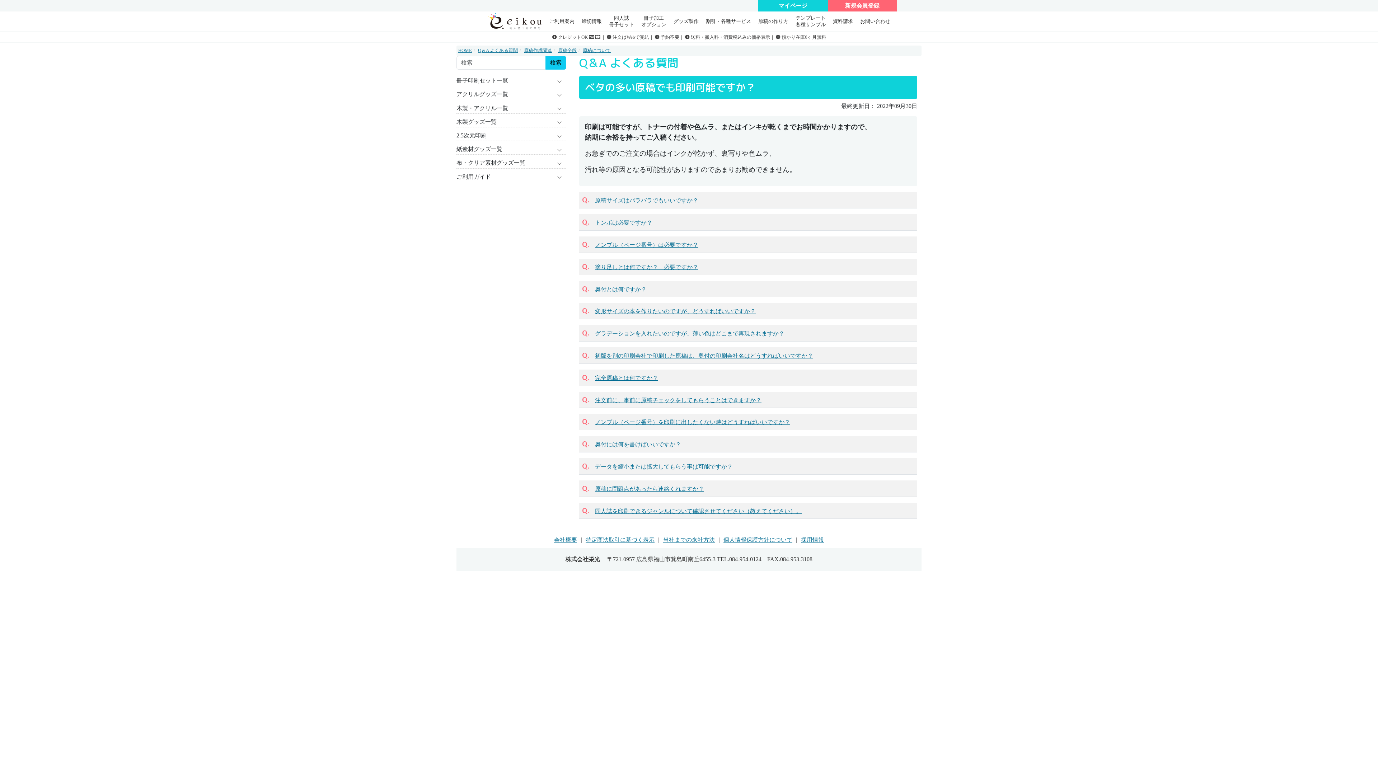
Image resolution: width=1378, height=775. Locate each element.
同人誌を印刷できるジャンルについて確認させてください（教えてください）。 (698, 511)
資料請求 (843, 21)
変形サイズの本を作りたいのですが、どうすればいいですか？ (675, 311)
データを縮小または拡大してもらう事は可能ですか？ (664, 467)
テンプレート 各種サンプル (811, 21)
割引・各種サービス (728, 21)
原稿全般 (567, 50)
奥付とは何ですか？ (623, 289)
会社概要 (565, 540)
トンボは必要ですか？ (623, 223)
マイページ (793, 6)
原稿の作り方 (773, 21)
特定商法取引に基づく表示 (620, 540)
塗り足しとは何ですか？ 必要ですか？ (646, 267)
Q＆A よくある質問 (498, 50)
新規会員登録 (862, 6)
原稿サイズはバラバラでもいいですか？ (646, 200)
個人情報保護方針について (757, 540)
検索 (556, 63)
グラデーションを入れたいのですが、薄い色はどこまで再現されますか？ (689, 333)
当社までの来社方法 (689, 540)
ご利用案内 (562, 21)
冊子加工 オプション (653, 21)
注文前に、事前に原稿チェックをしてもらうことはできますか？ (678, 400)
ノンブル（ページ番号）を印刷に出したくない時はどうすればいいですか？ (692, 422)
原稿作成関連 (538, 50)
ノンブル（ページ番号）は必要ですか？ (646, 245)
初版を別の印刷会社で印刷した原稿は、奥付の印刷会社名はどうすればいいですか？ (704, 356)
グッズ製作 (686, 21)
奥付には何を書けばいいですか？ (638, 444)
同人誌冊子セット (621, 21)
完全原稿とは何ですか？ (626, 378)
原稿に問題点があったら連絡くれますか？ (649, 489)
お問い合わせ (875, 21)
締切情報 (592, 21)
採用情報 (812, 540)
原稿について (597, 50)
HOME (465, 50)
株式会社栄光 (583, 559)
